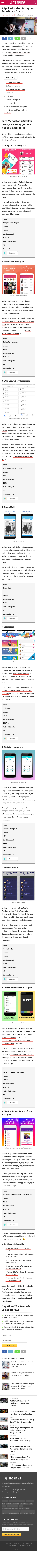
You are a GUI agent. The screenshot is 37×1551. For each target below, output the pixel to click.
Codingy (23, 307)
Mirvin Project (28, 794)
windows (17, 1510)
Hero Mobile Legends (28, 1510)
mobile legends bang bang (10, 1508)
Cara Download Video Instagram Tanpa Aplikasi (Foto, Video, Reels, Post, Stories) (23, 1386)
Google (32, 1513)
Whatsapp (10, 1506)
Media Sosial (10, 15)
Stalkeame (9, 96)
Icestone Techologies (10, 191)
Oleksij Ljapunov (19, 1160)
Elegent (4, 430)
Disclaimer (29, 1543)
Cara (21, 1506)
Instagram (16, 1503)
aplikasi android (14, 1513)
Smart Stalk (10, 93)
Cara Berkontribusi (24, 1545)
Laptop (11, 1510)
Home (3, 15)
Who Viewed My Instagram (15, 89)
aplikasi (8, 1503)
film (3, 1503)
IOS (21, 1513)
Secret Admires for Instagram (16, 107)
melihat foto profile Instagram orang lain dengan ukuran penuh (18, 321)
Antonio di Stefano (9, 1037)
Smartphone (30, 1501)
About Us (16, 1543)
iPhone (21, 1508)
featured (4, 1501)
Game (16, 1506)
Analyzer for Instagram (14, 82)
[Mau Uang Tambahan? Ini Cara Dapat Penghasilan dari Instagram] (5, 1365)
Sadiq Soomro (24, 553)
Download (12, 253)
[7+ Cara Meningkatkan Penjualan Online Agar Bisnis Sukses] (5, 1375)
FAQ (23, 1543)
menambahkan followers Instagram (15, 1177)
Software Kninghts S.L (21, 673)
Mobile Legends (20, 1501)
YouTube (4, 1510)
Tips (31, 1503)
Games (27, 1508)
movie (4, 1506)
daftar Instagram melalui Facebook (19, 920)
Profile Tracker (11, 103)
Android (11, 1501)
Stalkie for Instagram (13, 86)
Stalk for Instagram (13, 100)
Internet (4, 1513)
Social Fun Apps (19, 914)
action (26, 1513)
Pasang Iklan (12, 1545)
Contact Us (8, 1543)
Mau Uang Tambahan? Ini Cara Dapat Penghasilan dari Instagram (22, 1364)
